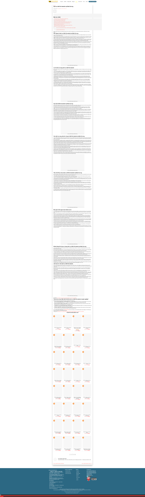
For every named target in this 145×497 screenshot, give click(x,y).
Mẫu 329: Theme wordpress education (67, 328)
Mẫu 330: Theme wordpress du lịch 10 (57, 328)
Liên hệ (87, 1)
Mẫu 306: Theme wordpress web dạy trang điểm (57, 432)
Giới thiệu (65, 1)
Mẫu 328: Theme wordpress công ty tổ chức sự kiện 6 (77, 328)
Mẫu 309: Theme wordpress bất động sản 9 (67, 415)
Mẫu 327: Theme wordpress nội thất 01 (87, 328)
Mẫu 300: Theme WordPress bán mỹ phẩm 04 (77, 449)
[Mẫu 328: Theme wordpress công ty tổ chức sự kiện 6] (77, 324)
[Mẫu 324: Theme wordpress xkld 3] (77, 338)
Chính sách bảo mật (68, 472)
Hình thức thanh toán (68, 473)
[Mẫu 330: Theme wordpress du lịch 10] (58, 323)
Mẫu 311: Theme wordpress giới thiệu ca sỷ (87, 397)
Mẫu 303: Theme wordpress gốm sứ (87, 432)
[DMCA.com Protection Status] (89, 476)
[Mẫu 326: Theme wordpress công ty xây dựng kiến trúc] (58, 340)
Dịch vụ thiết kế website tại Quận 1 (86, 463)
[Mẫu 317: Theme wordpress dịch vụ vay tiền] (68, 374)
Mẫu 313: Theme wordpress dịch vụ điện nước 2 (67, 397)
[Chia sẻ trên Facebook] (69, 454)
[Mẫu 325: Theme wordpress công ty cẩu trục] (68, 339)
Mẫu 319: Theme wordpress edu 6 (87, 363)
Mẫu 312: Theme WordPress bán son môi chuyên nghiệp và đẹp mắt (77, 398)
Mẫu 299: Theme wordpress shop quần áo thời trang (87, 449)
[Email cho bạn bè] (72, 454)
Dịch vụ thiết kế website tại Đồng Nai (59, 463)
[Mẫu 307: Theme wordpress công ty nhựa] (87, 409)
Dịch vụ (76, 1)
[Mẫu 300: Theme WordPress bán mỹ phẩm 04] (77, 445)
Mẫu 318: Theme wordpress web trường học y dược (57, 380)
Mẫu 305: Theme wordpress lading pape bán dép (67, 432)
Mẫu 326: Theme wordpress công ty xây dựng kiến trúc (57, 346)
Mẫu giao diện (69, 1)
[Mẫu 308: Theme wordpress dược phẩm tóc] (77, 409)
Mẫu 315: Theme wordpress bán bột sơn (87, 380)
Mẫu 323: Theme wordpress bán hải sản (87, 346)
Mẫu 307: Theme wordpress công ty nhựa (87, 415)
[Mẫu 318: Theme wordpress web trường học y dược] (58, 377)
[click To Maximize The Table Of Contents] (55, 11)
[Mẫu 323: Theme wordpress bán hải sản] (87, 343)
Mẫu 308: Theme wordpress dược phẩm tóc (77, 415)
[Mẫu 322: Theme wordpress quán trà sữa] (58, 360)
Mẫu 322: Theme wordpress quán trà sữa (57, 363)
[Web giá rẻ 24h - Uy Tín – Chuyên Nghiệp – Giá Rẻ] (53, 1)
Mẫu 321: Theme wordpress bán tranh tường (67, 363)
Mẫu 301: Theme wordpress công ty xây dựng (67, 449)
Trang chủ (61, 1)
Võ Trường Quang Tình (64, 8)
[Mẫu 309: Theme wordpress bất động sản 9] (68, 410)
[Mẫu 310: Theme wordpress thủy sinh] (58, 411)
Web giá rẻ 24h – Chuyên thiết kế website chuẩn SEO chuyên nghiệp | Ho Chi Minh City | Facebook (71, 311)
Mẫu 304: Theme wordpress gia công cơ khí (77, 432)
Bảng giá (73, 1)
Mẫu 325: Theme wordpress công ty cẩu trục (67, 346)
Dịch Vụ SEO (80, 1)
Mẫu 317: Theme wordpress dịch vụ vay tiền (67, 380)
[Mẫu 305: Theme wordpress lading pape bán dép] (68, 429)
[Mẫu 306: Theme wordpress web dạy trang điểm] (58, 428)
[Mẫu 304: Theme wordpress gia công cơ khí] (77, 426)
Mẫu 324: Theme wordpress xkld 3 (77, 345)
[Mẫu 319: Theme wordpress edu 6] (87, 359)
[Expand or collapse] (55, 15)
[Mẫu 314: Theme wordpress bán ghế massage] (58, 396)
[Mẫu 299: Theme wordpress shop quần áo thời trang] (87, 445)
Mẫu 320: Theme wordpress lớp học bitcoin (77, 363)
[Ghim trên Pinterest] (74, 454)
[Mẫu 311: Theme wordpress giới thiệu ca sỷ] (87, 393)
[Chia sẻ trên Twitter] (71, 454)
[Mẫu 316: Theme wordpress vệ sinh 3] (77, 379)
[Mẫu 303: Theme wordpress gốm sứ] (87, 427)
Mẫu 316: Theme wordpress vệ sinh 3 (77, 380)
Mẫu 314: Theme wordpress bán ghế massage (57, 397)
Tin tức (84, 1)
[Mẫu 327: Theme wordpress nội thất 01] (87, 324)
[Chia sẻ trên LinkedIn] (75, 454)
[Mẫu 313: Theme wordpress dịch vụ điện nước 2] (68, 393)
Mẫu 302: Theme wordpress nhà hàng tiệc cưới (57, 449)
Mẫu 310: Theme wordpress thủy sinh (57, 415)
